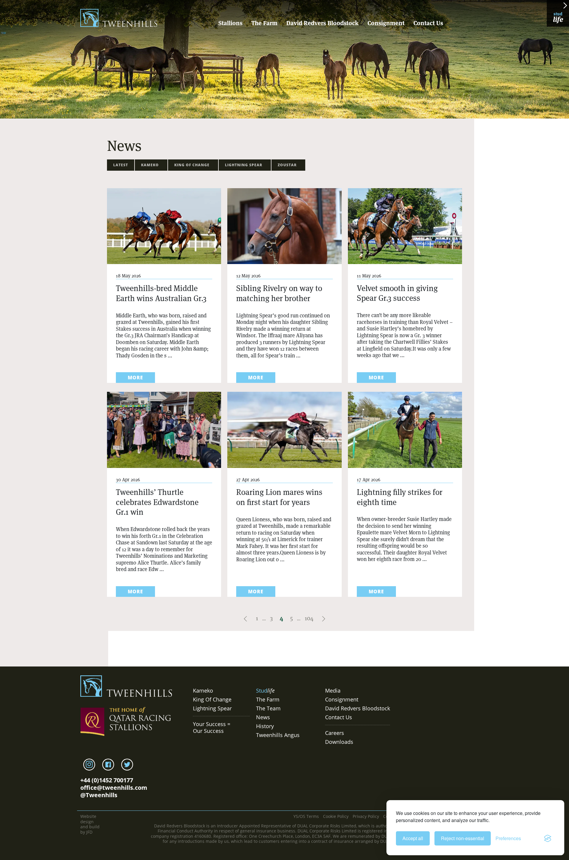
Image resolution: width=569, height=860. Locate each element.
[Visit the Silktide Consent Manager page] (548, 838)
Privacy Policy (366, 816)
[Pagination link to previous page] (246, 618)
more (135, 377)
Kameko (151, 164)
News (263, 717)
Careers (334, 732)
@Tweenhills (98, 795)
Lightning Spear (245, 164)
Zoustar (288, 164)
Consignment (386, 23)
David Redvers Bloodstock (322, 23)
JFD (89, 832)
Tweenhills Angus (278, 734)
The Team (268, 708)
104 (309, 618)
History (265, 726)
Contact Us (428, 23)
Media (333, 690)
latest (120, 164)
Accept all (412, 838)
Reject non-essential (462, 838)
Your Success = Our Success (211, 727)
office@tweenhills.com (113, 788)
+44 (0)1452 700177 (106, 780)
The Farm (264, 23)
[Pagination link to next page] (324, 618)
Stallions (230, 23)
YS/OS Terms (306, 816)
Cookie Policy (336, 816)
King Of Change (193, 164)
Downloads (339, 741)
